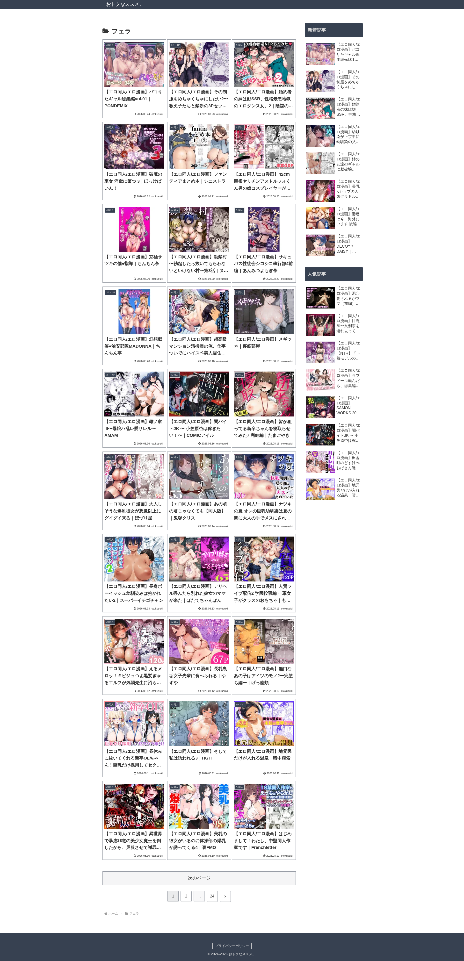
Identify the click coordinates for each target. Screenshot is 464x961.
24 (212, 896)
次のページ (199, 878)
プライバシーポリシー (232, 946)
